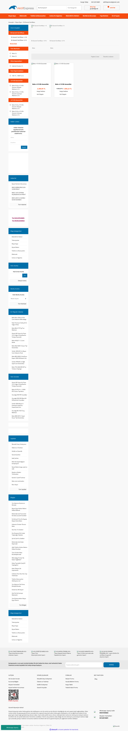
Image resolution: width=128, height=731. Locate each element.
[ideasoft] (54, 730)
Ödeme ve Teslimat (42, 682)
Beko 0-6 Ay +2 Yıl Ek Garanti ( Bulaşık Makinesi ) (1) (18, 87)
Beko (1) (14, 53)
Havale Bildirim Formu (72, 682)
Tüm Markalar (22, 304)
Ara (25, 275)
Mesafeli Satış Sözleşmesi (44, 679)
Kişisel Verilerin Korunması (16, 687)
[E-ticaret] (64, 730)
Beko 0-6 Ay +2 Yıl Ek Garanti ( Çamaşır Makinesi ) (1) (18, 93)
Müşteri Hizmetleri (14, 685)
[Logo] (21, 8)
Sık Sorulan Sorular (14, 679)
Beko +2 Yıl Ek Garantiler (63, 84)
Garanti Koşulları (42, 687)
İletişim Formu (70, 679)
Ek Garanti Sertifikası (29, 22)
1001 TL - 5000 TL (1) (18, 76)
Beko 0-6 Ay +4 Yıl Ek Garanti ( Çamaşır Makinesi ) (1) (18, 113)
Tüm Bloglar (22, 605)
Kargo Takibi (69, 685)
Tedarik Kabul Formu (72, 687)
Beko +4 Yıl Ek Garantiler (40, 84)
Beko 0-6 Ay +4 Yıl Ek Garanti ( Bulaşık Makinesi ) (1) (18, 106)
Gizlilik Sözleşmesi (42, 685)
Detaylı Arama (22, 281)
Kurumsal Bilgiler (13, 682)
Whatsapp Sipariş (12, 728)
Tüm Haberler (22, 204)
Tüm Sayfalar (22, 489)
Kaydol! (24, 147)
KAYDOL (111, 665)
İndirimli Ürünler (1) (17, 66)
